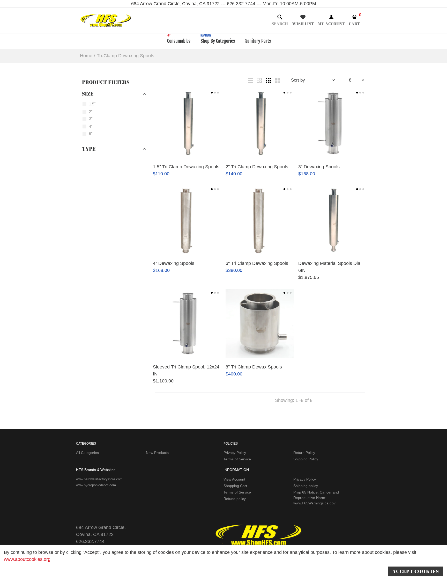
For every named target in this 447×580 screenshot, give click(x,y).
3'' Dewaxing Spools (319, 166)
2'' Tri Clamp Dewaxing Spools (257, 166)
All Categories (87, 453)
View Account (234, 479)
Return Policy (304, 453)
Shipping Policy (305, 459)
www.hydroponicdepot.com (96, 485)
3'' (91, 119)
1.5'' (92, 104)
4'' (91, 126)
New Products (157, 453)
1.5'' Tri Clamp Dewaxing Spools (186, 166)
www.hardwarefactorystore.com (99, 479)
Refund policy (235, 499)
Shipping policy (305, 486)
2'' (91, 111)
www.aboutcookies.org (27, 559)
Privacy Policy (235, 453)
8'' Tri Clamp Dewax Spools (254, 366)
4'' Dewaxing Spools (173, 263)
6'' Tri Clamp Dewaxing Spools (257, 263)
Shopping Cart (235, 486)
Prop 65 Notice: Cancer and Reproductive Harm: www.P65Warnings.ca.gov (316, 497)
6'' (91, 133)
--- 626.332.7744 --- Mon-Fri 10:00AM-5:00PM (268, 3)
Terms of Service (237, 459)
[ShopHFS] (106, 20)
